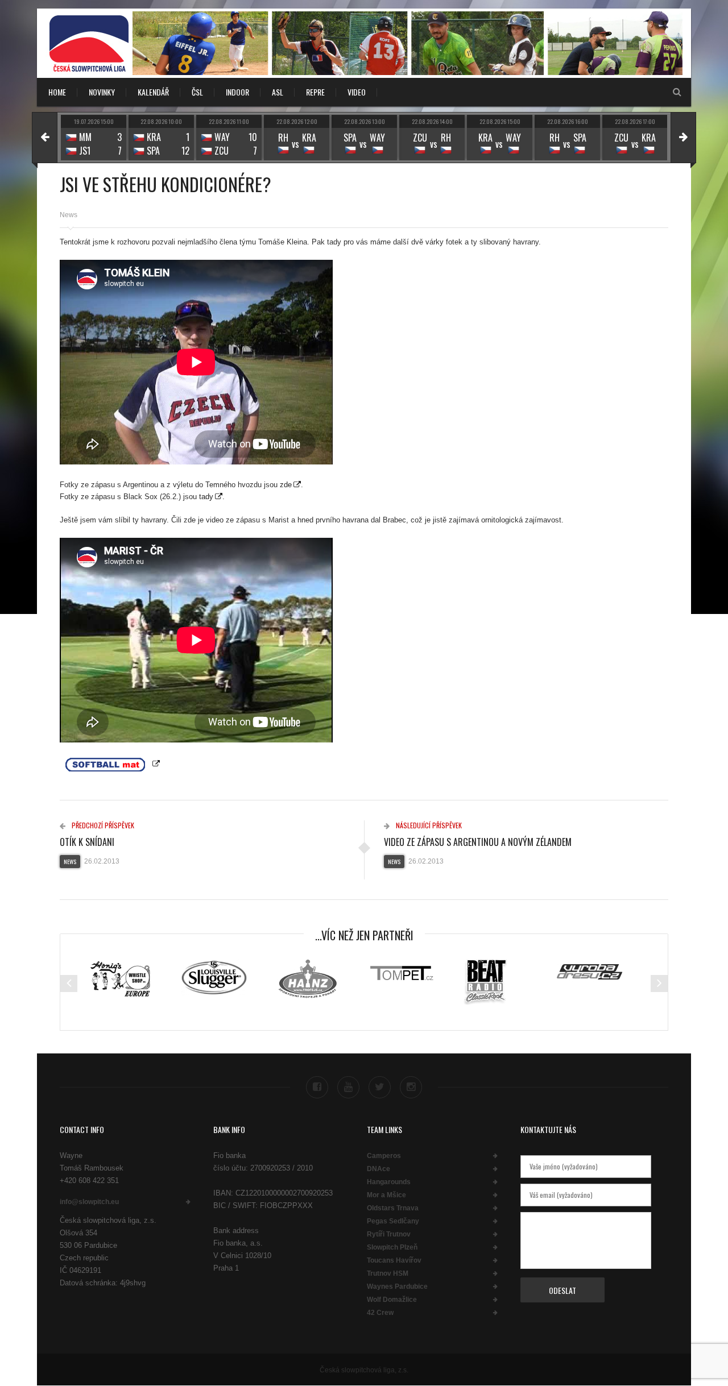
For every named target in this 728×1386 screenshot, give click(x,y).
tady (206, 496)
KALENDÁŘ (153, 92)
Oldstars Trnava (393, 1208)
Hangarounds (389, 1182)
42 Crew (380, 1313)
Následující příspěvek (428, 825)
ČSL (197, 92)
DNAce (378, 1169)
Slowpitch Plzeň (392, 1247)
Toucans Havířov (394, 1260)
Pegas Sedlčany (393, 1221)
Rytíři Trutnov (389, 1234)
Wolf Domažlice (392, 1300)
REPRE (315, 92)
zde (286, 484)
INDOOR (237, 92)
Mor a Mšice (386, 1195)
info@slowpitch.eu (89, 1202)
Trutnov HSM (387, 1273)
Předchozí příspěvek (102, 825)
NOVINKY (102, 92)
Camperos (384, 1156)
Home (57, 92)
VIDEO (357, 92)
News (68, 215)
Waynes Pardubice (397, 1286)
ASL (277, 92)
